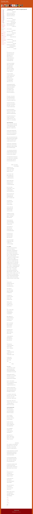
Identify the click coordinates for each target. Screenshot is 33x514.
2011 (2, 20)
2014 (2, 18)
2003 (2, 22)
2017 (2, 16)
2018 (2, 15)
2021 (2, 13)
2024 (2, 11)
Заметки (3, 27)
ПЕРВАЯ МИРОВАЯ (4, 40)
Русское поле (4, 1)
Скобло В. (8, 502)
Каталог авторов (3, 25)
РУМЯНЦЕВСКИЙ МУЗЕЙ (3, 35)
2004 (2, 21)
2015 (2, 17)
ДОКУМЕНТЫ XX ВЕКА (3, 33)
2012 (2, 19)
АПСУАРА (3, 41)
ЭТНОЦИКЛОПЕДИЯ (4, 36)
